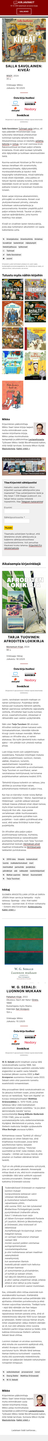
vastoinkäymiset (37, 871)
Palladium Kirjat (14, 996)
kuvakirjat (7, 243)
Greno (35, 1000)
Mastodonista (8, 448)
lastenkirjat (18, 243)
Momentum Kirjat (14, 646)
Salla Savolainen (14, 255)
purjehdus (30, 867)
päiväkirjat (7, 871)
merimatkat (8, 867)
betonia (5, 144)
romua (15, 144)
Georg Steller (12, 1376)
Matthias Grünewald (29, 1376)
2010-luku (11, 859)
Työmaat (10, 251)
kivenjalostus (12, 239)
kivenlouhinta (27, 239)
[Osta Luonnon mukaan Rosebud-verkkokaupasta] (31, 1038)
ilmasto (21, 859)
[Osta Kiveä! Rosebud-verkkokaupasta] (31, 105)
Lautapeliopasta (36, 439)
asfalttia (39, 141)
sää (15, 871)
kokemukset (31, 859)
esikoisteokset (13, 1372)
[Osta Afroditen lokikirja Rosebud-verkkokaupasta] (31, 676)
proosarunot (27, 1372)
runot (37, 1372)
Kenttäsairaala (34, 847)
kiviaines (38, 239)
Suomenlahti (36, 875)
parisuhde (19, 867)
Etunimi (8, 507)
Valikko (24, 11)
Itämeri (26, 875)
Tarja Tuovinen (13, 879)
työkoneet (23, 247)
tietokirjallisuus (10, 247)
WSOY (9, 75)
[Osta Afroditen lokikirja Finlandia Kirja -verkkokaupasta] (16, 676)
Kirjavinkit (26, 2)
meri (31, 863)
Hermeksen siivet (31, 844)
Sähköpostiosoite (14, 517)
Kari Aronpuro (22, 1009)
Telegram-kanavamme (32, 501)
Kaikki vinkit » (23, 448)
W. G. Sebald (12, 1380)
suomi (9, 258)
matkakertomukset (19, 863)
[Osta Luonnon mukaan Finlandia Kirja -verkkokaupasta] (16, 1038)
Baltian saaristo (13, 875)
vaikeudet (23, 871)
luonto (6, 863)
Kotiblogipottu (35, 906)
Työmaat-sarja (26, 128)
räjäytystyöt (31, 243)
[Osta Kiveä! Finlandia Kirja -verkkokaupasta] (16, 105)
